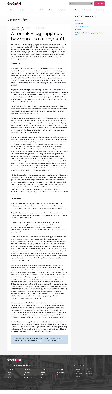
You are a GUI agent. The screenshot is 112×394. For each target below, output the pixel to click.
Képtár (43, 372)
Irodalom (21, 10)
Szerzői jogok (61, 375)
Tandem (26, 375)
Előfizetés (100, 3)
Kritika (51, 10)
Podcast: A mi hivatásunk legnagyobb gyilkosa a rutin (89, 33)
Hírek (12, 10)
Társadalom (75, 10)
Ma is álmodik (79, 23)
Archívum (88, 10)
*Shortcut (78, 29)
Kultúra (41, 10)
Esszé (32, 10)
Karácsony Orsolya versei (82, 26)
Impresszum (61, 372)
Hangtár (43, 377)
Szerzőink (100, 10)
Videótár (43, 375)
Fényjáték (62, 10)
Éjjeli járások (78, 20)
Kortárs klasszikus (29, 377)
